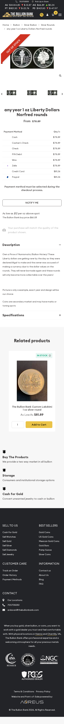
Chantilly (52, 633)
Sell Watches (9, 536)
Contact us (45, 570)
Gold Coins (44, 532)
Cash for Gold (12, 494)
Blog (41, 579)
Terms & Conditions (24, 691)
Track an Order (10, 570)
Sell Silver (7, 545)
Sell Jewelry (8, 554)
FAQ (41, 583)
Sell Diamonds (9, 549)
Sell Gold (6, 541)
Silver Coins (45, 554)
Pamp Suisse (45, 549)
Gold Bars (44, 545)
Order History (9, 575)
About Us (44, 575)
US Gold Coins (46, 536)
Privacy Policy (43, 691)
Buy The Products (15, 457)
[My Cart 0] (53, 15)
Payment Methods (12, 579)
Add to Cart (39, 424)
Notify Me (32, 202)
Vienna (39, 633)
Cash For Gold (9, 532)
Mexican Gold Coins (49, 541)
